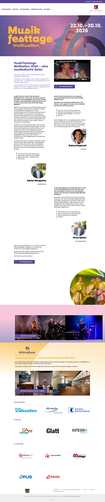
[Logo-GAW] (25, 425)
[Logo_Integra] (79, 425)
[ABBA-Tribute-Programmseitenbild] (87, 269)
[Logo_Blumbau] (26, 450)
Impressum (92, 489)
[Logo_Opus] (26, 471)
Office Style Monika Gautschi (72, 496)
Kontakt (85, 489)
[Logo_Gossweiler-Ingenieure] (52, 450)
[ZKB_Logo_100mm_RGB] (79, 408)
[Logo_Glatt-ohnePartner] (52, 425)
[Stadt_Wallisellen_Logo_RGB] (26, 408)
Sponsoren (33, 245)
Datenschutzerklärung (58, 491)
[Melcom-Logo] (79, 450)
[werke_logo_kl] (52, 407)
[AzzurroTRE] (27, 491)
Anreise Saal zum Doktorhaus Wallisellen (71, 489)
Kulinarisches (56, 489)
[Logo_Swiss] (52, 471)
